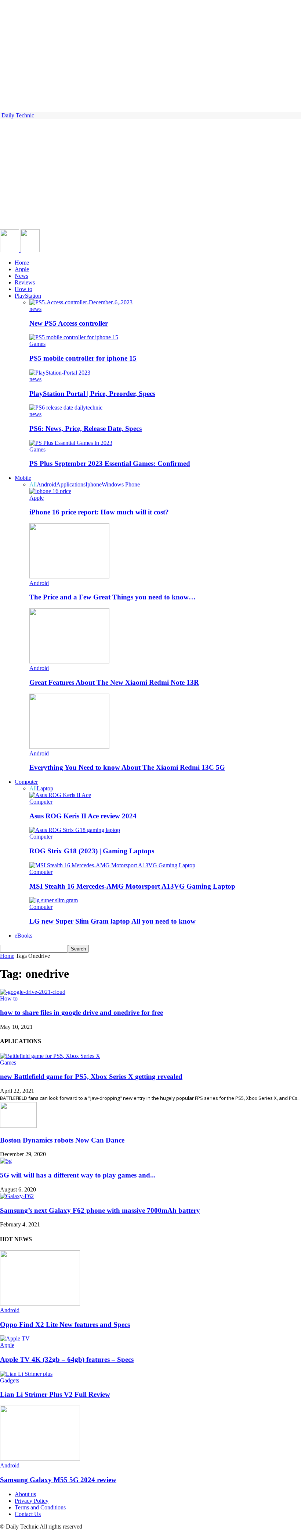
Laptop (45, 788)
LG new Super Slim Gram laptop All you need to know (112, 921)
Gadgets (9, 1380)
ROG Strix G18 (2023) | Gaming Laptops (91, 851)
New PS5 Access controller (68, 323)
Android (46, 484)
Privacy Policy (31, 1501)
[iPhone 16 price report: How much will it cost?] (50, 491)
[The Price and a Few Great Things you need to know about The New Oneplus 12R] (69, 576)
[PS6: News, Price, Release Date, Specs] (65, 407)
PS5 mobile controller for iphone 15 (83, 358)
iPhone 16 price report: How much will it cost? (99, 512)
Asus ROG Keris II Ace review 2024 (83, 816)
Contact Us (28, 1514)
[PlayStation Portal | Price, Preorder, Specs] (59, 372)
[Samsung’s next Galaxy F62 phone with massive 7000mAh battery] (17, 1196)
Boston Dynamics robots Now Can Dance (62, 1140)
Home (22, 262)
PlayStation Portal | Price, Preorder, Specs (92, 393)
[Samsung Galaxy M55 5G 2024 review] (40, 1459)
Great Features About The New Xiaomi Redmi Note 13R (114, 682)
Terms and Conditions (40, 1507)
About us (25, 1494)
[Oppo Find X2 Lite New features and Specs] (40, 1303)
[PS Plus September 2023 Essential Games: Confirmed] (70, 443)
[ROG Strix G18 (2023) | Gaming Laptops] (74, 830)
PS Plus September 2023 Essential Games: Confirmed (109, 463)
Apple (22, 269)
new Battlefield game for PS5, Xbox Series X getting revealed (91, 1076)
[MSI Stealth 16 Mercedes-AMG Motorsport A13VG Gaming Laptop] (112, 865)
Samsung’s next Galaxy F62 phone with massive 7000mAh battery (100, 1210)
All (33, 484)
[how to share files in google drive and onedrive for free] (32, 992)
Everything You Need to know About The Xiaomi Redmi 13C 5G (127, 767)
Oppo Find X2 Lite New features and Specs (65, 1324)
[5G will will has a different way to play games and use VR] (6, 1161)
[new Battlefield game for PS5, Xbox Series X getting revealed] (50, 1056)
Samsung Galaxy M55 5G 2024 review (58, 1480)
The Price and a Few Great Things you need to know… (112, 597)
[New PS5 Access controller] (81, 302)
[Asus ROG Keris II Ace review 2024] (60, 795)
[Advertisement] (150, 174)
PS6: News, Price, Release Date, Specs (85, 428)
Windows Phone (121, 484)
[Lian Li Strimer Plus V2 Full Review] (26, 1374)
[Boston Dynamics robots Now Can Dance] (18, 1126)
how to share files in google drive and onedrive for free (81, 1012)
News (21, 276)
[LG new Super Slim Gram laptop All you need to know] (53, 900)
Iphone (94, 484)
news (35, 309)
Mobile (23, 478)
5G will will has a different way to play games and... (78, 1175)
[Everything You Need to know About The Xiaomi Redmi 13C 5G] (69, 747)
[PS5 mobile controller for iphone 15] (73, 337)
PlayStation (28, 296)
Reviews (25, 282)
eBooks (23, 935)
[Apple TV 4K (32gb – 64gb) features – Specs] (15, 1338)
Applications (71, 484)
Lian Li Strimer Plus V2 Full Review (55, 1394)
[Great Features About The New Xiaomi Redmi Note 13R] (69, 661)
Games (37, 344)
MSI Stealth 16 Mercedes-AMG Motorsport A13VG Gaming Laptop (132, 886)
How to (23, 289)
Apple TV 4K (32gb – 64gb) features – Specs (67, 1359)
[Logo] (10, 250)
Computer (26, 782)
